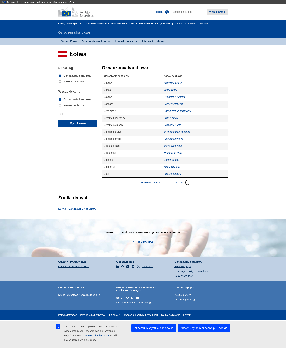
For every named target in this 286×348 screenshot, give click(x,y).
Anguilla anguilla (173, 174)
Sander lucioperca (173, 104)
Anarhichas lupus (173, 83)
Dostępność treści (183, 276)
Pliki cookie (114, 315)
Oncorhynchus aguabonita (178, 111)
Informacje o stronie (153, 41)
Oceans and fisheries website (73, 266)
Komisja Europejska (68, 23)
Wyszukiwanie (217, 12)
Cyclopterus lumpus (174, 97)
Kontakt (187, 315)
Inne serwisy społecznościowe (132, 302)
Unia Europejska (183, 299)
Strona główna (69, 41)
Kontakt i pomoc (124, 41)
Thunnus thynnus (173, 153)
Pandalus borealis (173, 139)
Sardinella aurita (172, 125)
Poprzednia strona (150, 182)
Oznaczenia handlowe (142, 23)
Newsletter (147, 266)
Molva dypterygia (173, 146)
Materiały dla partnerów (92, 315)
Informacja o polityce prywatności (191, 271)
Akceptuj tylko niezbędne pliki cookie (204, 328)
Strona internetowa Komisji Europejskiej (79, 295)
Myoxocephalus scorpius (177, 132)
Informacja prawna (170, 315)
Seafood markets (118, 23)
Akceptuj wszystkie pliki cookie (153, 328)
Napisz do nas (143, 241)
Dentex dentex (171, 160)
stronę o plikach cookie (96, 335)
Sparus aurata (171, 118)
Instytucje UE (181, 295)
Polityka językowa (67, 315)
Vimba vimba (171, 90)
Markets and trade (97, 23)
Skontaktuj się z (182, 266)
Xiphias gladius (172, 167)
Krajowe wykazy (165, 23)
